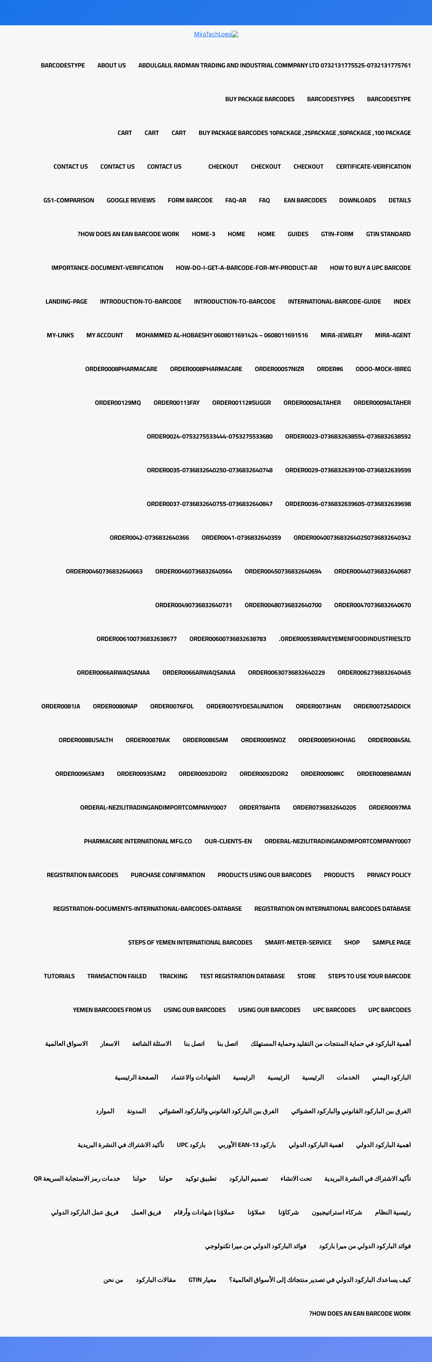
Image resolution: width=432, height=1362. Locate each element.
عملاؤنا (257, 1212)
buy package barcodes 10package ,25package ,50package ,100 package (305, 133)
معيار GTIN (202, 1279)
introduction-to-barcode (234, 301)
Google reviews (131, 200)
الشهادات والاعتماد (195, 1077)
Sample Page (392, 942)
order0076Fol (172, 706)
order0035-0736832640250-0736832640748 (210, 470)
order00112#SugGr (241, 402)
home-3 (203, 234)
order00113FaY (177, 402)
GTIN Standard (388, 234)
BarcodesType (63, 65)
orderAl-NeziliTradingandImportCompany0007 (153, 807)
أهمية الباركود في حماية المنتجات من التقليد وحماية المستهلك (331, 1043)
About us (111, 65)
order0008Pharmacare (206, 369)
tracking (173, 976)
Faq (264, 200)
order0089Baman (384, 773)
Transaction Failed (117, 976)
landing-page (66, 301)
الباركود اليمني (391, 1077)
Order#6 (330, 369)
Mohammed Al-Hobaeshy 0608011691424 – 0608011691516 (222, 335)
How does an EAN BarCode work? (128, 234)
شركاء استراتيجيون (337, 1212)
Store (306, 976)
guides (298, 234)
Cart (179, 133)
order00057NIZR (279, 369)
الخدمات (348, 1077)
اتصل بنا (227, 1043)
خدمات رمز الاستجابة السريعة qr (77, 1178)
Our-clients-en (228, 841)
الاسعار (109, 1043)
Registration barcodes (82, 875)
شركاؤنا (288, 1212)
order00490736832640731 (193, 605)
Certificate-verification (373, 166)
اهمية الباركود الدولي (383, 1145)
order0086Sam (205, 740)
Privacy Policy (389, 875)
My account (104, 335)
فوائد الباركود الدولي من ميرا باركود (365, 1246)
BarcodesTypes (330, 99)
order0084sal (389, 740)
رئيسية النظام (393, 1212)
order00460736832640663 (104, 571)
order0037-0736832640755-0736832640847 (210, 504)
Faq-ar (235, 200)
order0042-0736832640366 (149, 537)
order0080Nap (115, 706)
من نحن (113, 1279)
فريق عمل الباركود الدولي (85, 1212)
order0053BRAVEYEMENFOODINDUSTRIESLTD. (345, 639)
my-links (60, 335)
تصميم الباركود (248, 1178)
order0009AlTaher (382, 402)
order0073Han (318, 706)
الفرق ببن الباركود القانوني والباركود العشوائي (351, 1111)
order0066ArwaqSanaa (198, 672)
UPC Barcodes (389, 1010)
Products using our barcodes (264, 875)
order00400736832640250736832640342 (352, 537)
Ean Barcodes (305, 200)
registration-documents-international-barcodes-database (147, 908)
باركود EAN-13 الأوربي (247, 1145)
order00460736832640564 (193, 571)
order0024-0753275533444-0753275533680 (210, 436)
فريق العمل (146, 1212)
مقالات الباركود (156, 1279)
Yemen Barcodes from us (112, 1010)
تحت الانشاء (296, 1178)
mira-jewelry (341, 335)
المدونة (136, 1111)
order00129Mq (118, 402)
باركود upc (191, 1145)
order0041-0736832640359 (241, 537)
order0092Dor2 (264, 773)
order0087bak (148, 740)
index (402, 301)
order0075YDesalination (244, 706)
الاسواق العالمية (66, 1043)
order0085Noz (263, 740)
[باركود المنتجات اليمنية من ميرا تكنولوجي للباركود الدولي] (216, 33)
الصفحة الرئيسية (136, 1077)
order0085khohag (326, 740)
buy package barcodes (259, 99)
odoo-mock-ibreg (383, 369)
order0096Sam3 (79, 773)
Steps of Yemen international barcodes (190, 942)
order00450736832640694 (283, 571)
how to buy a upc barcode (370, 267)
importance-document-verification (107, 267)
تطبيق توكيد (200, 1178)
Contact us (164, 166)
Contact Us (117, 166)
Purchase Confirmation (168, 875)
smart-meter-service (298, 942)
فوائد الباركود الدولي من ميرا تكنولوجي (255, 1246)
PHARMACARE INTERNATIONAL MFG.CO (138, 841)
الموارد (105, 1111)
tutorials (59, 976)
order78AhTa (259, 807)
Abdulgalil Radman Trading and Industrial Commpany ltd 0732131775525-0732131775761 (274, 65)
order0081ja (60, 706)
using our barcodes (269, 1010)
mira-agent (393, 335)
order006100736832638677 (137, 639)
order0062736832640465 (374, 672)
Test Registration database (242, 976)
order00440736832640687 (372, 571)
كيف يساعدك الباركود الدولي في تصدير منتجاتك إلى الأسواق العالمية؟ (320, 1279)
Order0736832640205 (324, 807)
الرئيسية (313, 1077)
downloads (357, 200)
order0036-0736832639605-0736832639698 (348, 504)
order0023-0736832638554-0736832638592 (348, 436)
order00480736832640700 (283, 605)
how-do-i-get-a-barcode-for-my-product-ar (246, 267)
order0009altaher (312, 402)
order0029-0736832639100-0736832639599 (348, 470)
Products (339, 875)
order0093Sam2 (141, 773)
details (400, 200)
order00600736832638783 (227, 639)
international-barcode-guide (334, 301)
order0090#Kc (322, 773)
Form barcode (190, 200)
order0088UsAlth (86, 740)
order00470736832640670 (372, 605)
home (266, 234)
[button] (204, 166)
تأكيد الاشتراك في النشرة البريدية (121, 1145)
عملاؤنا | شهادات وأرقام (204, 1212)
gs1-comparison (68, 200)
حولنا (166, 1178)
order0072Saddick (382, 706)
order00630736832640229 (286, 672)
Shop (352, 942)
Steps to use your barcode (369, 976)
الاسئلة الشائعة (151, 1043)
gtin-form (337, 234)
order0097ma (390, 807)
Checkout (309, 166)
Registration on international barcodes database (332, 908)
